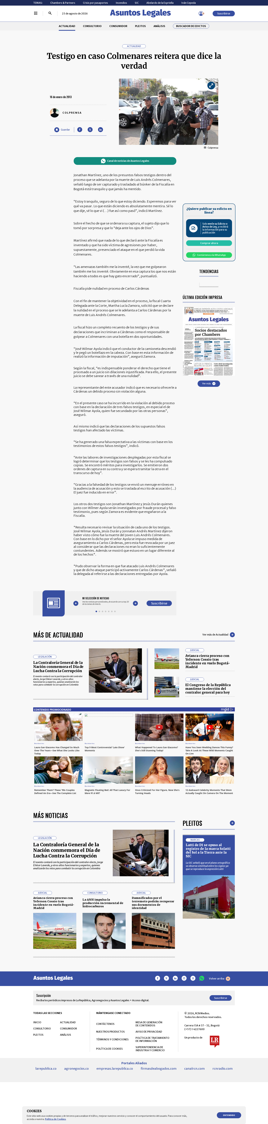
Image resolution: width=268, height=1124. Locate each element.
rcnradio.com (222, 1068)
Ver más (206, 383)
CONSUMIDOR (118, 26)
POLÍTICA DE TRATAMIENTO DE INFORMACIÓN (152, 1039)
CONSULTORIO (92, 26)
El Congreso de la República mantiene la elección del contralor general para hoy (208, 688)
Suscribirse (223, 13)
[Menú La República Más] (35, 13)
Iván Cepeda (188, 2)
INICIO (37, 1022)
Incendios (121, 2)
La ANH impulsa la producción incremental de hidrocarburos (103, 903)
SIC (137, 2)
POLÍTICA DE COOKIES (109, 1048)
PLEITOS (140, 26)
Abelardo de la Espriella (160, 2)
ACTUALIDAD (67, 26)
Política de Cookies (55, 1119)
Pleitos (192, 823)
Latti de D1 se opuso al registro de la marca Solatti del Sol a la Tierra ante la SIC (208, 850)
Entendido (229, 1115)
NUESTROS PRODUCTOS (110, 1031)
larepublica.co (45, 1068)
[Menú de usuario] (201, 13)
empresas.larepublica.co (114, 1068)
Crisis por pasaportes (95, 2)
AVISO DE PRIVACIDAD (149, 1031)
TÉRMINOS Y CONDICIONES (112, 1039)
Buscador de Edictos (191, 26)
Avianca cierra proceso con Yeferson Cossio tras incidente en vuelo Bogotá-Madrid (207, 661)
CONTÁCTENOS (105, 1023)
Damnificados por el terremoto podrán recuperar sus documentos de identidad (153, 903)
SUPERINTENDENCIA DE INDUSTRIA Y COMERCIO (150, 1049)
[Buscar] (50, 13)
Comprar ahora (209, 243)
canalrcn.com (194, 1068)
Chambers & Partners (62, 2)
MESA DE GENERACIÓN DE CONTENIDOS (149, 1024)
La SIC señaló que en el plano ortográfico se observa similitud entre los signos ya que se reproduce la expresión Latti (208, 866)
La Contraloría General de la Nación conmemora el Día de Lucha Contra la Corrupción (58, 666)
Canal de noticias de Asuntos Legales (128, 160)
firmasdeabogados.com (158, 1068)
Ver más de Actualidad (215, 634)
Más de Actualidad (58, 634)
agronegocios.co (76, 1068)
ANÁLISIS (159, 26)
